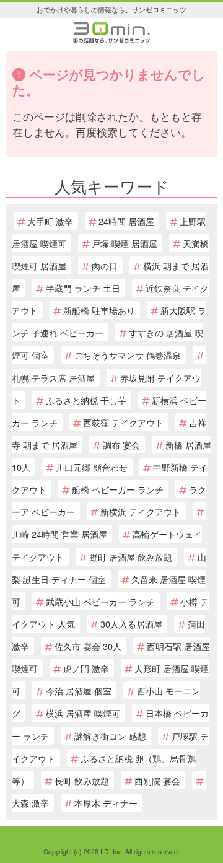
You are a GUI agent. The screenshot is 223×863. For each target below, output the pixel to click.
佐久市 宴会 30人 (88, 645)
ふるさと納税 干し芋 (86, 399)
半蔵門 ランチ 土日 (83, 287)
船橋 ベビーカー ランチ (118, 489)
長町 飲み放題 (82, 780)
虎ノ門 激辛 (86, 668)
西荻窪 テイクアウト (123, 422)
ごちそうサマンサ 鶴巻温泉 (127, 354)
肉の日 (105, 265)
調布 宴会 (121, 444)
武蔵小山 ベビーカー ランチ (100, 601)
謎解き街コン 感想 (110, 735)
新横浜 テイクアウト (140, 511)
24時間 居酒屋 (126, 220)
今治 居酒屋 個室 (79, 690)
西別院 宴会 (157, 780)
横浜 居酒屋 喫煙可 (83, 712)
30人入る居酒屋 (131, 623)
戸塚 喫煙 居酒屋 (124, 243)
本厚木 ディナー (106, 802)
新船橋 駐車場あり (99, 310)
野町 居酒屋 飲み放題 (130, 556)
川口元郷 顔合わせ (92, 466)
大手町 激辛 (50, 220)
